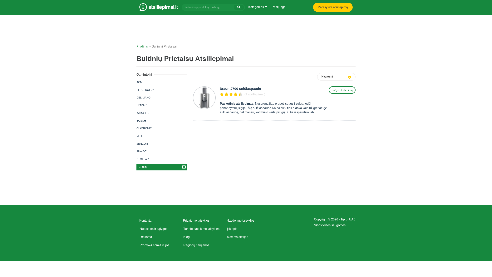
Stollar (142, 159)
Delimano (143, 97)
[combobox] (336, 77)
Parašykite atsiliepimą (333, 7)
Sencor (142, 143)
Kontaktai (145, 220)
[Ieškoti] (239, 7)
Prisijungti (278, 7)
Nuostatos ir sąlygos (153, 228)
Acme (140, 82)
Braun (142, 167)
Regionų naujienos (196, 245)
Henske (141, 105)
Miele (140, 136)
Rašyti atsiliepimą (342, 90)
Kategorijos (256, 7)
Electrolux (145, 89)
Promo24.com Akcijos (154, 245)
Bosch (141, 120)
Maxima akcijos (237, 237)
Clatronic (144, 128)
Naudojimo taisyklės (240, 220)
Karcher (142, 112)
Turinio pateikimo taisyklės (201, 228)
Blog (186, 237)
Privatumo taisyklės (196, 220)
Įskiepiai (232, 228)
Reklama (146, 237)
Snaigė (141, 151)
